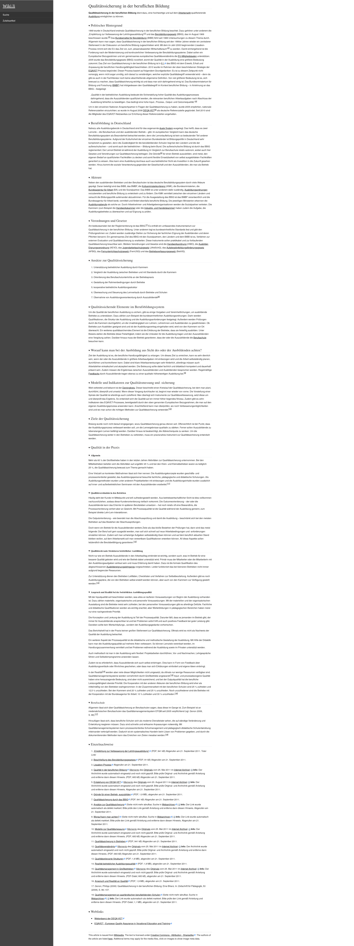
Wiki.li (9, 5)
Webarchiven (168, 804)
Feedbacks (93, 373)
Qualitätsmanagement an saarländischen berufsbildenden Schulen (127, 894)
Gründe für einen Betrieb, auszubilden (112, 794)
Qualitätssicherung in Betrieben (110, 841)
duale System (166, 128)
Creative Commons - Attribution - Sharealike (172, 935)
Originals (148, 769)
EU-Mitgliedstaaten (187, 56)
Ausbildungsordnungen (195, 189)
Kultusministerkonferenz (154, 186)
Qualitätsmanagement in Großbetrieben (114, 868)
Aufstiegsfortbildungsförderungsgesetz (185, 247)
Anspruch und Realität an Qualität (111, 881)
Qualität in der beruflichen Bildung (110, 769)
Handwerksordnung (177, 244)
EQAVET (92, 70)
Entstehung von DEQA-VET (107, 782)
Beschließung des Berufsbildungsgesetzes (115, 759)
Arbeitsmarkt (184, 12)
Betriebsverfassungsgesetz (162, 251)
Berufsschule (199, 337)
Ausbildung (94, 16)
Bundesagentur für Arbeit (100, 189)
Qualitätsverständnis (105, 846)
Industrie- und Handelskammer (159, 208)
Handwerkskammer (125, 208)
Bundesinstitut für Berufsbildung (131, 37)
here (110, 938)
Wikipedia (119, 935)
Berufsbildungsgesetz (165, 34)
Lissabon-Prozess (102, 764)
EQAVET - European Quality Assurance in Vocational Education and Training (132, 923)
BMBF (116, 85)
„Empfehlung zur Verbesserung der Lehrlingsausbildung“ (121, 751)
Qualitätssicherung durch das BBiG (111, 799)
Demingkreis (128, 387)
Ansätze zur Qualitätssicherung (109, 804)
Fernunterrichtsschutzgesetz (115, 251)
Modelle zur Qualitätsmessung (110, 829)
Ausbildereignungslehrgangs (120, 566)
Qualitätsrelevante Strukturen (109, 858)
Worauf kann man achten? (106, 816)
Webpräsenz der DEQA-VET (108, 918)
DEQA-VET (148, 110)
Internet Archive (181, 769)
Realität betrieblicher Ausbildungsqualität (115, 863)
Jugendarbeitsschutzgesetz (135, 247)
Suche (6, 14)
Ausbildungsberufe (97, 204)
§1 (162, 63)
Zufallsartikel (9, 20)
